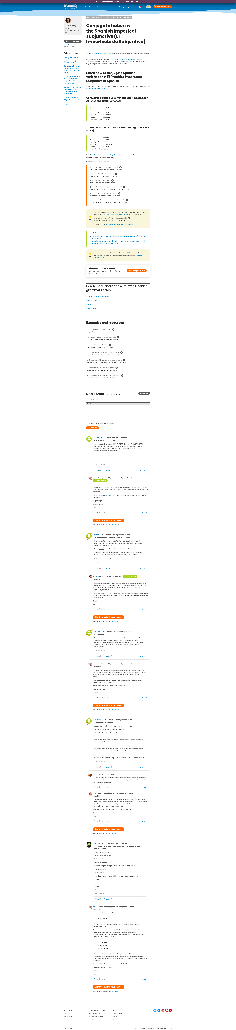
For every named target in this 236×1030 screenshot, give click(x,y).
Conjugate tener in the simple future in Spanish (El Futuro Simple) (72, 60)
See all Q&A (144, 393)
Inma (94, 478)
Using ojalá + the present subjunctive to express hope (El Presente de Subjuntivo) (72, 90)
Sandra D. (97, 843)
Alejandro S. (98, 720)
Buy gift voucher (94, 1014)
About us (92, 1020)
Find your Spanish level (136, 271)
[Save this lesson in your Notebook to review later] (73, 41)
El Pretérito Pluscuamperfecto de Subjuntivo (118, 214)
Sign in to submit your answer (108, 520)
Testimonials (68, 1017)
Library (95, 17)
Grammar (101, 17)
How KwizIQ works (88, 7)
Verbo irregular (91, 308)
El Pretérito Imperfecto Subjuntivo (123, 59)
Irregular (89, 304)
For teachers (111, 7)
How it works (68, 1010)
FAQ (65, 1014)
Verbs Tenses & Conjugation (121, 17)
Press (115, 1017)
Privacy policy (69, 1028)
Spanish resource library (97, 1010)
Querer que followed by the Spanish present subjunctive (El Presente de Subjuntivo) (72, 80)
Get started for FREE (162, 7)
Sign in (128, 7)
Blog (114, 1010)
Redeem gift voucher (96, 1017)
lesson (107, 495)
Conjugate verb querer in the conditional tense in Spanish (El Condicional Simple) (72, 69)
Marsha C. (96, 775)
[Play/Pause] (120, 167)
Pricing (121, 7)
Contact (116, 1020)
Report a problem (69, 46)
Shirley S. (97, 631)
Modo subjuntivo (91, 300)
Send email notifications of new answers (101, 423)
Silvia (95, 576)
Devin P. (97, 535)
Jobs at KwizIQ (118, 1014)
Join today (115, 524)
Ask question (93, 428)
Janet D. (97, 438)
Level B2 (108, 17)
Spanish (89, 17)
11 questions (67, 44)
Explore (100, 7)
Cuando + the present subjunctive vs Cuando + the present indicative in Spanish (72, 101)
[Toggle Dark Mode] (148, 6)
